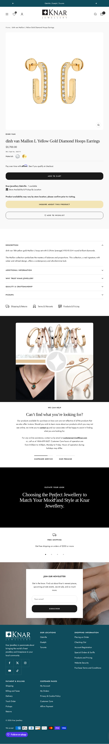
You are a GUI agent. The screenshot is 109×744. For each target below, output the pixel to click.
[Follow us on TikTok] (17, 671)
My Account (45, 685)
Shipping (9, 685)
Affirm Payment (46, 706)
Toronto (43, 647)
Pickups (10, 295)
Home (8, 27)
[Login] (22, 14)
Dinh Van (10, 134)
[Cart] (101, 14)
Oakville (43, 637)
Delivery (9, 696)
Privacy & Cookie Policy (50, 696)
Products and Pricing (83, 657)
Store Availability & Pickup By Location (25, 189)
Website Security (82, 662)
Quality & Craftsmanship (19, 286)
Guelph (43, 642)
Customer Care (46, 701)
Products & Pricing (71, 306)
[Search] (95, 14)
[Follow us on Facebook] (9, 663)
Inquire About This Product (54, 204)
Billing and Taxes (13, 691)
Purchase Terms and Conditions (88, 667)
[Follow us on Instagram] (25, 663)
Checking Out (80, 642)
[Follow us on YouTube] (9, 671)
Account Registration (83, 647)
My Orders (44, 691)
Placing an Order (82, 637)
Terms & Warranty (45, 306)
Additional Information (19, 270)
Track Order (11, 701)
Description (12, 245)
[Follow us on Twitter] (17, 663)
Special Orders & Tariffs (85, 652)
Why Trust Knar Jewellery (19, 278)
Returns (9, 711)
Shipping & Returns (19, 306)
